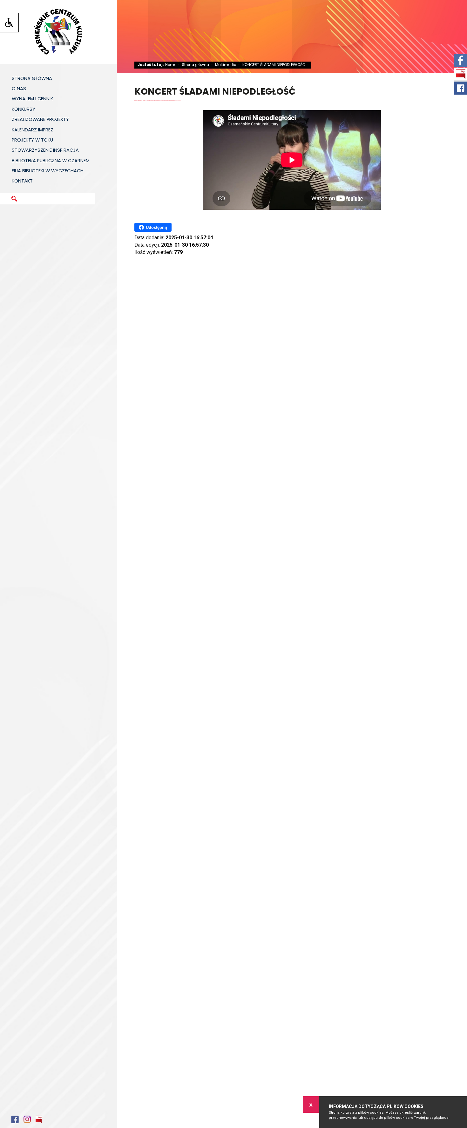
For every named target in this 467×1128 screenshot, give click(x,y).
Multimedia (224, 65)
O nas (19, 88)
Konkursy (23, 109)
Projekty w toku (32, 140)
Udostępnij (156, 227)
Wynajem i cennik (32, 99)
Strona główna (32, 78)
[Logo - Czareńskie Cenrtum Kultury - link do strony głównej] (58, 32)
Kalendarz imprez (32, 130)
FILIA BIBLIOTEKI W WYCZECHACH (48, 171)
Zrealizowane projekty (40, 119)
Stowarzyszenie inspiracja (45, 150)
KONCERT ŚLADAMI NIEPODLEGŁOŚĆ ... (273, 65)
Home (170, 65)
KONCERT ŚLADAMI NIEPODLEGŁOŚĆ (214, 92)
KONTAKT (22, 181)
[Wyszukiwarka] (64, 195)
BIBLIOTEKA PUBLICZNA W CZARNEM (51, 160)
